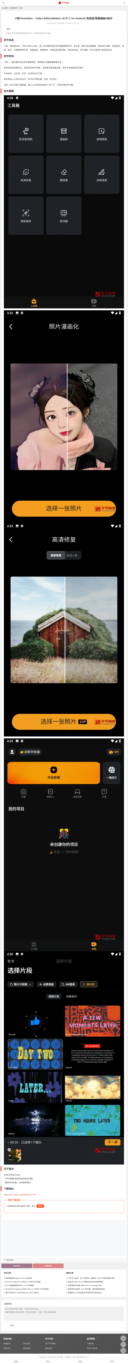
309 (69, 23)
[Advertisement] (64, 1238)
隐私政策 (48, 1348)
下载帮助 (90, 1344)
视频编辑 (48, 1266)
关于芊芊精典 (50, 1344)
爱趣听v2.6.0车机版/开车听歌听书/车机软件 (85, 1293)
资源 (80, 1362)
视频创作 (16, 1266)
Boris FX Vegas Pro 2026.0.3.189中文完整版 (23, 1282)
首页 (6, 8)
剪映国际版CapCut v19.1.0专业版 (19, 1278)
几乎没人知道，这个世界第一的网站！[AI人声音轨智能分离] (91, 1278)
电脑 (16, 1362)
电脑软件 (7, 1344)
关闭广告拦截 (92, 1348)
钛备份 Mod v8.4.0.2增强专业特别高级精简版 (85, 1282)
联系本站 (68, 1357)
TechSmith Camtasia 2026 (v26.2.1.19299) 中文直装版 (27, 1289)
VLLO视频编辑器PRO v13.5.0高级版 (20, 1285)
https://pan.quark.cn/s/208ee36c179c (20, 1195)
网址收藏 (26, 1348)
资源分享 (7, 1348)
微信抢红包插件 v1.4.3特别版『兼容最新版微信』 (87, 1289)
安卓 (112, 1362)
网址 (48, 1362)
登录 (40, 1206)
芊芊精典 (65, 3)
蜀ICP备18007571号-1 (81, 1357)
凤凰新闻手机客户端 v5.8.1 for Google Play (85, 1285)
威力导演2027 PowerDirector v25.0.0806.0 (22, 1293)
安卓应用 (13, 8)
